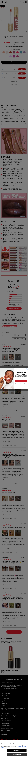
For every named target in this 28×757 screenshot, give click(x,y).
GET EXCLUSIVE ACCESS (21, 381)
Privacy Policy (20, 746)
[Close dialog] (27, 368)
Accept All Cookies (17, 754)
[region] (14, 748)
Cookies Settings (17, 750)
